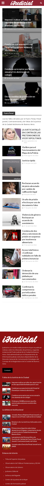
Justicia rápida (28, 160)
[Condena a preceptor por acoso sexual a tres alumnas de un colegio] (6, 397)
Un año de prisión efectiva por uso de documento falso (31, 202)
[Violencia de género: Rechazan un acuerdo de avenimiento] (11, 219)
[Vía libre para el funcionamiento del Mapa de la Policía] (11, 151)
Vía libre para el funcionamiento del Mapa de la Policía (31, 150)
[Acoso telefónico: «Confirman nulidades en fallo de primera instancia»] (11, 258)
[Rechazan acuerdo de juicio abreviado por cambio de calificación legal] (11, 188)
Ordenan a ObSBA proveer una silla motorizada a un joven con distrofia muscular (24, 403)
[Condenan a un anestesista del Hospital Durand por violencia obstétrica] (6, 391)
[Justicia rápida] (11, 169)
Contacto (7, 370)
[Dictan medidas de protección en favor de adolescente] (22, 94)
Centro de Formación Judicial (15, 484)
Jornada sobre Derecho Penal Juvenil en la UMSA (26, 445)
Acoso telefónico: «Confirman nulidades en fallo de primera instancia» (31, 254)
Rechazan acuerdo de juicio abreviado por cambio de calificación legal (30, 187)
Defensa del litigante (12, 475)
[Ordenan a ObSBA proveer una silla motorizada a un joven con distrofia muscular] (6, 403)
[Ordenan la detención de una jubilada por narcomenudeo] (11, 274)
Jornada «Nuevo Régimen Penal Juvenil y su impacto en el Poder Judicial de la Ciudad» (27, 416)
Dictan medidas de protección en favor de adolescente (20, 98)
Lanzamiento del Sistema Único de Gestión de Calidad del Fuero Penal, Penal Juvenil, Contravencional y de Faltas (26, 439)
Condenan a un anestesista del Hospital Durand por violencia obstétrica (19, 47)
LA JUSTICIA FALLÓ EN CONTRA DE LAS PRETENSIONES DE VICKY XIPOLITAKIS (31, 134)
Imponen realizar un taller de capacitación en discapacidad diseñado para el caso (18, 22)
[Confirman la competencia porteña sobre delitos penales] (11, 291)
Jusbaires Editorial (11, 471)
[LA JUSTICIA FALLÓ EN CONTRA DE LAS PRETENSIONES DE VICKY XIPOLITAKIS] (11, 134)
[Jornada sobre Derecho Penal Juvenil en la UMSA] (6, 447)
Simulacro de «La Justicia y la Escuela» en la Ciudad (26, 423)
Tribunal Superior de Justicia (15, 459)
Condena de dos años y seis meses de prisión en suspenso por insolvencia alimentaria (31, 237)
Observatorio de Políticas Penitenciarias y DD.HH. (22, 463)
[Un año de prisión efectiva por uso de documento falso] (11, 204)
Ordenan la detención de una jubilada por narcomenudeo (30, 274)
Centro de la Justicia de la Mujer (16, 479)
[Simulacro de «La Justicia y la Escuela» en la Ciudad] (6, 424)
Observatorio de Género (14, 467)
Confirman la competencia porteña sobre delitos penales (29, 291)
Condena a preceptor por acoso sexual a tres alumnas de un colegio (19, 72)
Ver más (22, 306)
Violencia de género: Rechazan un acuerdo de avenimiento (31, 219)
